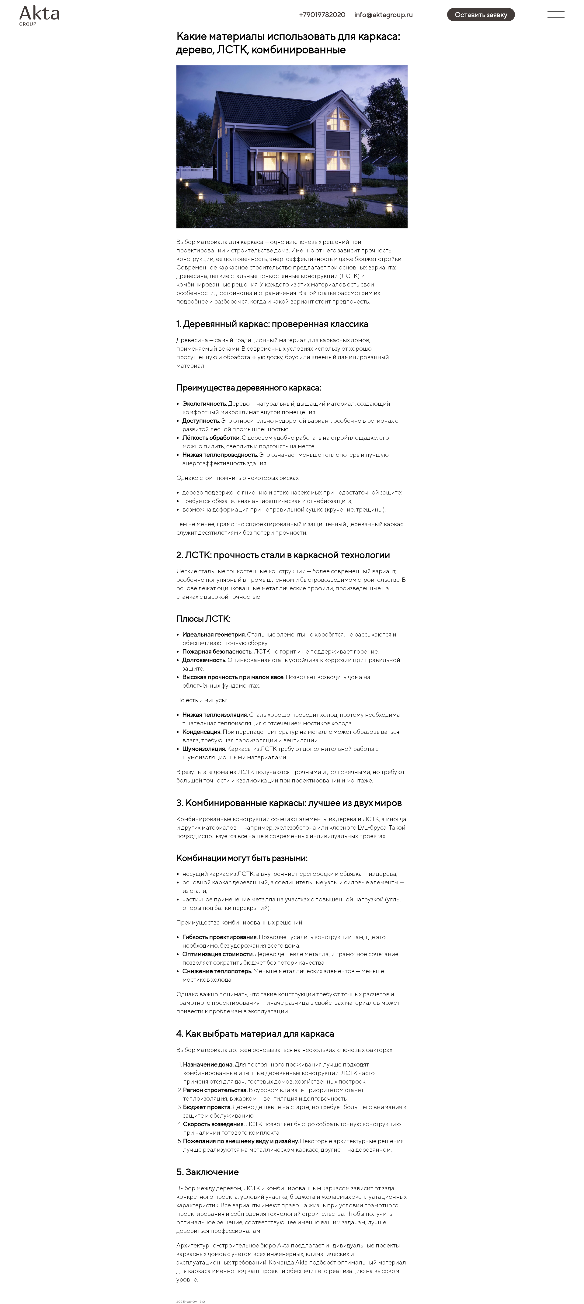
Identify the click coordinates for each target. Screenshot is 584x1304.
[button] (481, 15)
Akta (283, 1245)
